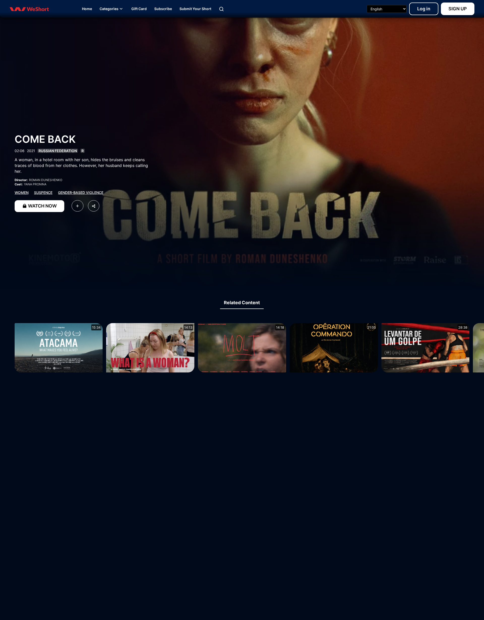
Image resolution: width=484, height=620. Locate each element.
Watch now (42, 206)
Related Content (242, 302)
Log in (423, 8)
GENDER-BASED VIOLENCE (80, 192)
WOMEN (21, 192)
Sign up (457, 8)
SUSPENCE (43, 192)
